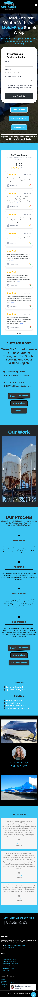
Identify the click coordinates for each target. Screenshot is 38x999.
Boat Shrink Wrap (14, 700)
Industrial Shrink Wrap (16, 706)
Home (3, 980)
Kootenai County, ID (15, 687)
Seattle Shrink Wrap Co (16, 922)
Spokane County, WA (15, 689)
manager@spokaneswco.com (15, 945)
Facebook (4, 984)
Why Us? (3, 986)
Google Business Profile (8, 983)
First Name (8, 61)
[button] (36, 5)
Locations (4, 981)
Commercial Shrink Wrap (17, 708)
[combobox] (19, 81)
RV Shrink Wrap (13, 703)
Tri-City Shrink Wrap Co (16, 923)
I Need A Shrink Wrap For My (14, 77)
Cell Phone (8, 69)
